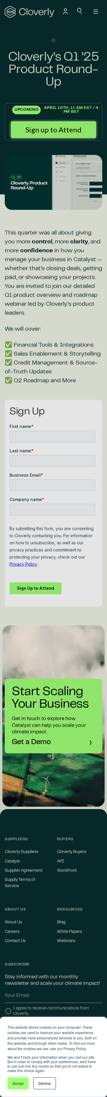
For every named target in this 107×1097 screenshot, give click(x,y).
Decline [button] (44, 1083)
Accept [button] (17, 1083)
